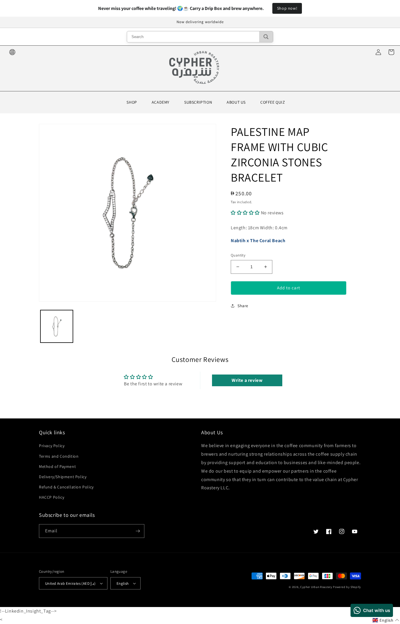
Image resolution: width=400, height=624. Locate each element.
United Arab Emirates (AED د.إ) (70, 583)
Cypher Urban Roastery (316, 587)
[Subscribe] (137, 531)
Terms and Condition (58, 456)
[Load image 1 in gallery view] (56, 326)
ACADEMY (161, 102)
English (123, 583)
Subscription (198, 102)
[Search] (266, 36)
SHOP (132, 102)
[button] (246, 213)
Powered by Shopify (347, 587)
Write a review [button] (247, 380)
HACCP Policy (51, 497)
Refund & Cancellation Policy (66, 487)
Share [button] (242, 305)
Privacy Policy (51, 445)
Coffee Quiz (272, 102)
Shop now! (287, 8)
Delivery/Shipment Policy (62, 476)
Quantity (238, 255)
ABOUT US (236, 102)
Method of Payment (57, 466)
